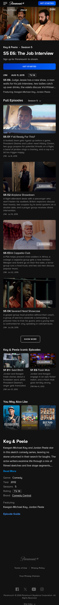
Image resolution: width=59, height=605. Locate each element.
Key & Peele (10, 10)
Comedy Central (21, 495)
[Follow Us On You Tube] (34, 589)
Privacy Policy (38, 568)
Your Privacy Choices (29, 576)
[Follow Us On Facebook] (17, 589)
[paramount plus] (16, 3)
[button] (5, 3)
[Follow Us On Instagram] (42, 589)
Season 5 (26, 47)
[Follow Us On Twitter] (25, 589)
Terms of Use (20, 568)
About (23, 10)
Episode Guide (11, 514)
